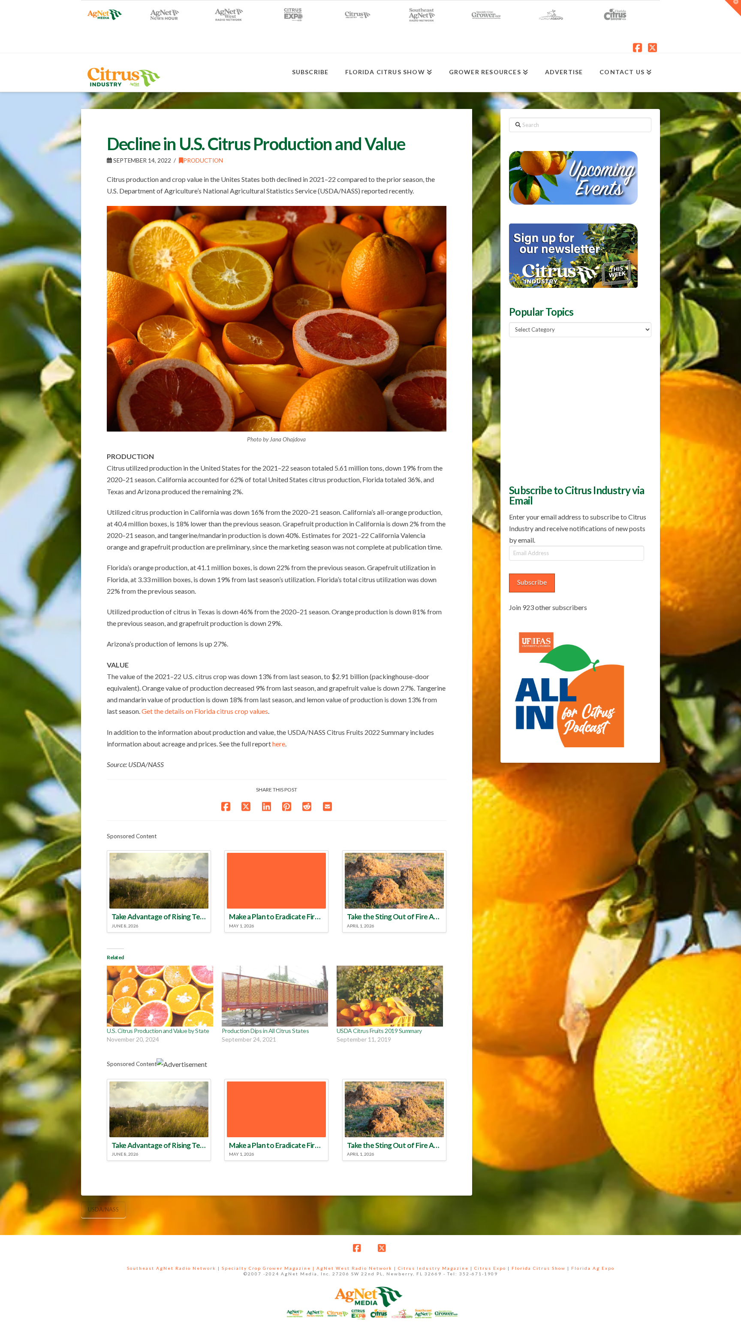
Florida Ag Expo (592, 1268)
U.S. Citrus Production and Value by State (158, 1030)
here (278, 744)
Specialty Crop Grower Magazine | (269, 1268)
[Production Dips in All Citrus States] (275, 996)
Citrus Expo (490, 1268)
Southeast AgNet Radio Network (171, 1268)
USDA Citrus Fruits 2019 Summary (379, 1030)
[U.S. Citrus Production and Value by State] (160, 996)
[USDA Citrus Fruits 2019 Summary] (390, 996)
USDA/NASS (103, 1209)
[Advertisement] (573, 409)
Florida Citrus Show (539, 1268)
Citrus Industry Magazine (433, 1268)
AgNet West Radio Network (354, 1268)
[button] (733, 8)
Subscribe (532, 582)
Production (203, 160)
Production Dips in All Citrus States (265, 1030)
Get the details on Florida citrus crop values (205, 711)
